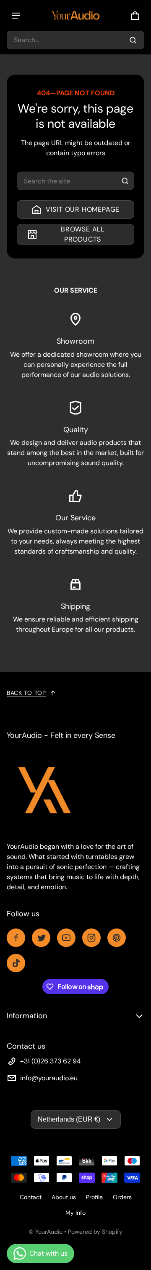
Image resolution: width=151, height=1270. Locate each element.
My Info (75, 1212)
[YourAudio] (75, 15)
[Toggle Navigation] (16, 15)
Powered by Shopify (95, 1231)
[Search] (125, 181)
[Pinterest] (116, 937)
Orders (122, 1197)
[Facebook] (16, 937)
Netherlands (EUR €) (69, 1119)
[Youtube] (66, 937)
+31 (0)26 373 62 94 (50, 1061)
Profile (94, 1197)
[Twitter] (41, 937)
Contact (31, 1197)
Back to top (26, 693)
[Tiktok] (16, 963)
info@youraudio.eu (49, 1078)
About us (64, 1197)
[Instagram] (91, 937)
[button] (75, 40)
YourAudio (48, 1231)
